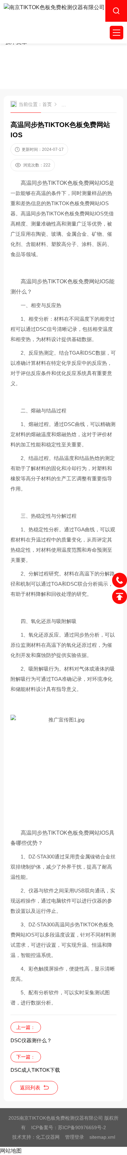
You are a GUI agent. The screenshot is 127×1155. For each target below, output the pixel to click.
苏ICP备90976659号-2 (82, 1127)
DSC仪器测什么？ (31, 1040)
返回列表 (30, 1087)
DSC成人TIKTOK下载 (35, 1070)
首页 (47, 104)
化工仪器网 (48, 1137)
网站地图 (11, 1151)
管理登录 (74, 1137)
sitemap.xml (102, 1137)
